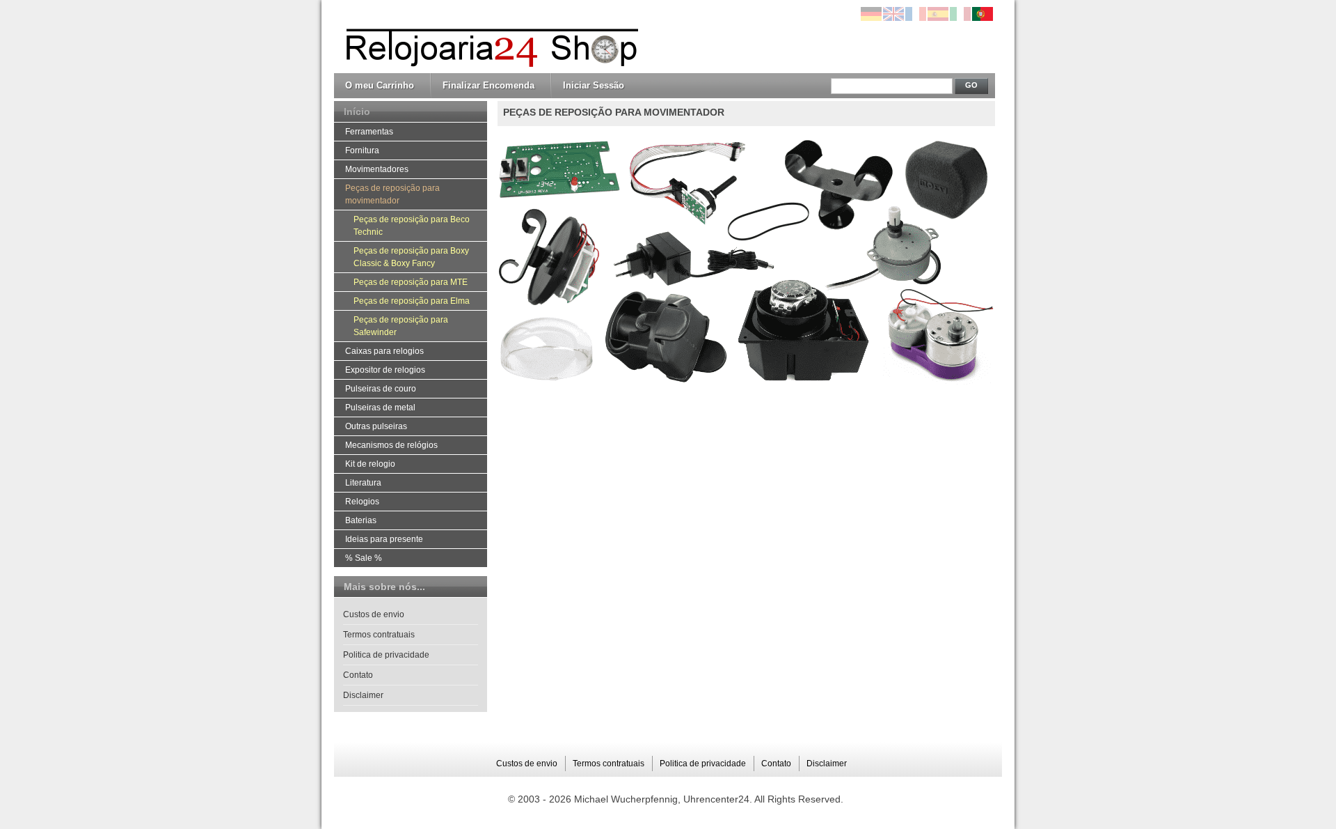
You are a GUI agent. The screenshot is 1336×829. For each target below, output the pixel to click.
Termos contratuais (379, 635)
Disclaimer (363, 695)
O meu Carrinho (379, 85)
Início (357, 111)
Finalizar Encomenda (488, 85)
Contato (358, 675)
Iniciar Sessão (593, 85)
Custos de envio (373, 614)
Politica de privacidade (386, 655)
